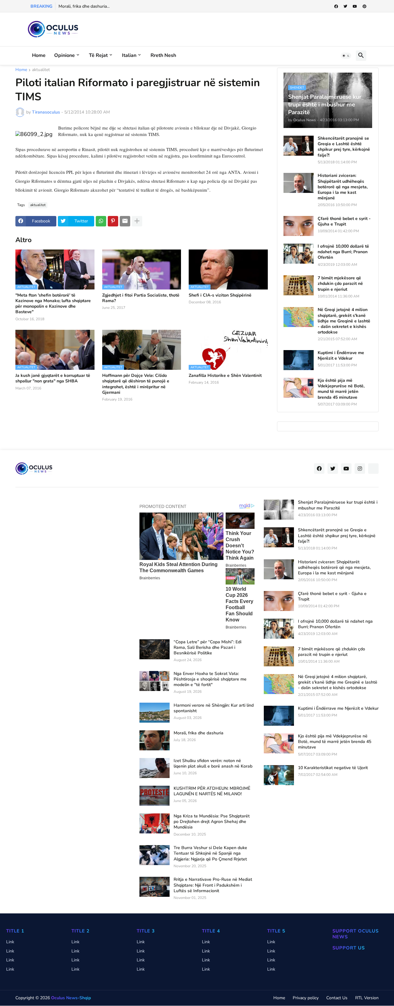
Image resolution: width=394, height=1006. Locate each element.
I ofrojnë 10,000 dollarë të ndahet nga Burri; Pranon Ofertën (343, 252)
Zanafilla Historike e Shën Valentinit (225, 375)
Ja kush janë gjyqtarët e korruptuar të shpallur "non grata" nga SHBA (52, 378)
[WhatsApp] (101, 221)
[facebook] (336, 6)
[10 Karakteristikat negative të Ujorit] (279, 775)
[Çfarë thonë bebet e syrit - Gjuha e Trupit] (298, 226)
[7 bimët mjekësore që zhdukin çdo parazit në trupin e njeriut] (298, 285)
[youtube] (355, 6)
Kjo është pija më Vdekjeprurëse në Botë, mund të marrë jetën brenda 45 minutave (341, 389)
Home (39, 55)
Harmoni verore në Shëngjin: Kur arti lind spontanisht (214, 708)
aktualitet (41, 70)
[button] (346, 56)
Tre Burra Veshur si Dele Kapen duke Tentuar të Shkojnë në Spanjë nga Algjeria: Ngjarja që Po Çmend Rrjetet (210, 853)
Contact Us (337, 998)
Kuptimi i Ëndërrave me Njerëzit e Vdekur (341, 355)
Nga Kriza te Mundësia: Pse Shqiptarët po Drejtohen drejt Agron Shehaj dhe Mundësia (212, 821)
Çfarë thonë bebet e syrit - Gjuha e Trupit (344, 221)
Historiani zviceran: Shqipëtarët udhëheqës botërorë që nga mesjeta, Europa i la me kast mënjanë (343, 187)
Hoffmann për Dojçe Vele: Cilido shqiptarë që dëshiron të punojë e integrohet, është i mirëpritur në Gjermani (135, 384)
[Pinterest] (113, 221)
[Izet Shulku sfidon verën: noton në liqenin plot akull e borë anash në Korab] (154, 768)
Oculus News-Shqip (71, 998)
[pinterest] (364, 6)
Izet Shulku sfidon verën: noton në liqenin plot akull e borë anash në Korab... (131, 6)
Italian (129, 55)
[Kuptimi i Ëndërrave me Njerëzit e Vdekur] (298, 360)
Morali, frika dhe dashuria (198, 733)
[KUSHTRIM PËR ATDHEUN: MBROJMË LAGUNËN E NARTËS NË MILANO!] (154, 796)
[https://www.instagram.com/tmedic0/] (373, 468)
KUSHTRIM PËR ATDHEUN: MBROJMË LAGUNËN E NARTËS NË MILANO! (212, 791)
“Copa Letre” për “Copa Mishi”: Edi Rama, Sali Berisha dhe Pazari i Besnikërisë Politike (207, 647)
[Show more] (137, 221)
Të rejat (98, 55)
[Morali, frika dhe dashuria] (154, 740)
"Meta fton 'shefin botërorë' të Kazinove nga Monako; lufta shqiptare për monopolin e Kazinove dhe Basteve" (53, 304)
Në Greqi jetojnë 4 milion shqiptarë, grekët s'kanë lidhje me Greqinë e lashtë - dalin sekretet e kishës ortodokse (344, 321)
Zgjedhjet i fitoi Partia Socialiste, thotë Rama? (140, 298)
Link (10, 942)
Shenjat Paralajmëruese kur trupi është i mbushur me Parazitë (337, 505)
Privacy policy (306, 998)
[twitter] (345, 6)
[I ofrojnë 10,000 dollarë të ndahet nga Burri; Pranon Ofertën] (298, 254)
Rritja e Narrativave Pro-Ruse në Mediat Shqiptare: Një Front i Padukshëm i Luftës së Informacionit (213, 885)
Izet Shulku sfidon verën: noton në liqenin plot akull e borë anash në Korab (213, 763)
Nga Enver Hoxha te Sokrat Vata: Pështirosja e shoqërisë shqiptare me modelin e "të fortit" (210, 679)
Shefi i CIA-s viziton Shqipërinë (220, 295)
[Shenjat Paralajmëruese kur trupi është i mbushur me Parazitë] (279, 510)
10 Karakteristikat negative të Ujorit (333, 768)
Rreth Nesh (163, 55)
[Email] (125, 221)
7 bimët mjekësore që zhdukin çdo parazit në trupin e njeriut (340, 283)
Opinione (64, 55)
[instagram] (360, 468)
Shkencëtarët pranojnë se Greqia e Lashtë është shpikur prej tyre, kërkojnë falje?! (344, 147)
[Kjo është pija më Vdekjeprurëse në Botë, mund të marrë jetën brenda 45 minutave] (298, 388)
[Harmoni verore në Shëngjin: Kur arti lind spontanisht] (154, 713)
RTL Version (367, 998)
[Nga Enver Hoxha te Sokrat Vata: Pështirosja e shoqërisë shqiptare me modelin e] (154, 681)
